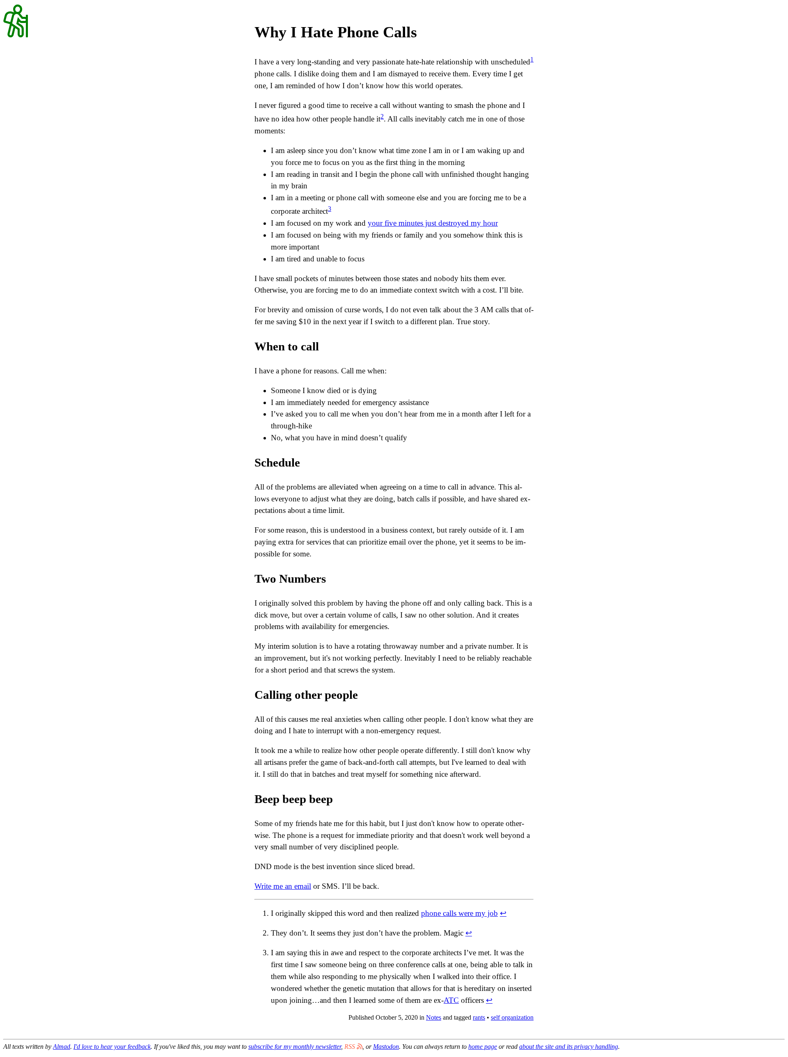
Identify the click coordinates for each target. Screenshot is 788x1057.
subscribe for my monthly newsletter (294, 1046)
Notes (433, 1017)
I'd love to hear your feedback (112, 1046)
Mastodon (386, 1046)
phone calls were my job (459, 913)
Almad (61, 1046)
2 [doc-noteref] (382, 116)
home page (482, 1046)
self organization (512, 1017)
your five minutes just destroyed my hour (433, 223)
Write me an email (282, 886)
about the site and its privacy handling (568, 1046)
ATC (451, 1000)
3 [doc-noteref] (329, 208)
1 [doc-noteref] (532, 59)
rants (479, 1017)
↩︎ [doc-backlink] (503, 913)
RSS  (353, 1046)
